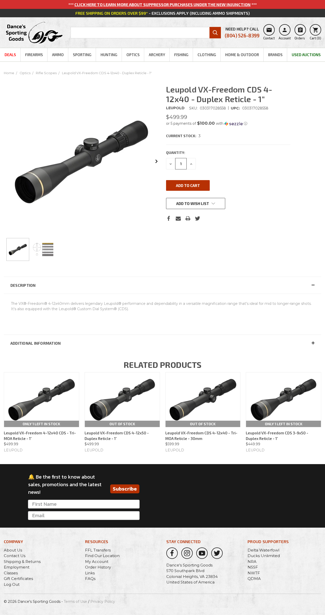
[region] (81, 249)
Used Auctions (306, 54)
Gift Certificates (18, 578)
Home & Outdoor (242, 54)
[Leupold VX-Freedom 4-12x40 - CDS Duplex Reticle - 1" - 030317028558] (17, 249)
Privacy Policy (102, 601)
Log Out (12, 584)
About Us (13, 550)
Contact (269, 33)
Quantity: (175, 152)
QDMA (254, 578)
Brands (275, 54)
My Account (96, 561)
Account (285, 33)
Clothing (207, 54)
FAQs (90, 578)
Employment (16, 567)
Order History (98, 567)
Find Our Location (102, 555)
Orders (300, 33)
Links (90, 573)
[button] (228, 123)
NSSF (253, 567)
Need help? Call (242, 32)
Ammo (58, 54)
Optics (133, 54)
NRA (252, 561)
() (315, 33)
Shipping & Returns (22, 561)
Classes (11, 573)
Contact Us (14, 555)
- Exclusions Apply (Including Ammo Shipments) (162, 13)
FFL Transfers (98, 550)
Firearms (34, 54)
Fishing (181, 54)
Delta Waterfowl (263, 550)
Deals (10, 54)
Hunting (109, 54)
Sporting (82, 54)
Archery (157, 54)
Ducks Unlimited (264, 555)
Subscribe (125, 489)
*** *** (162, 4)
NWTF (254, 573)
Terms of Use (75, 601)
